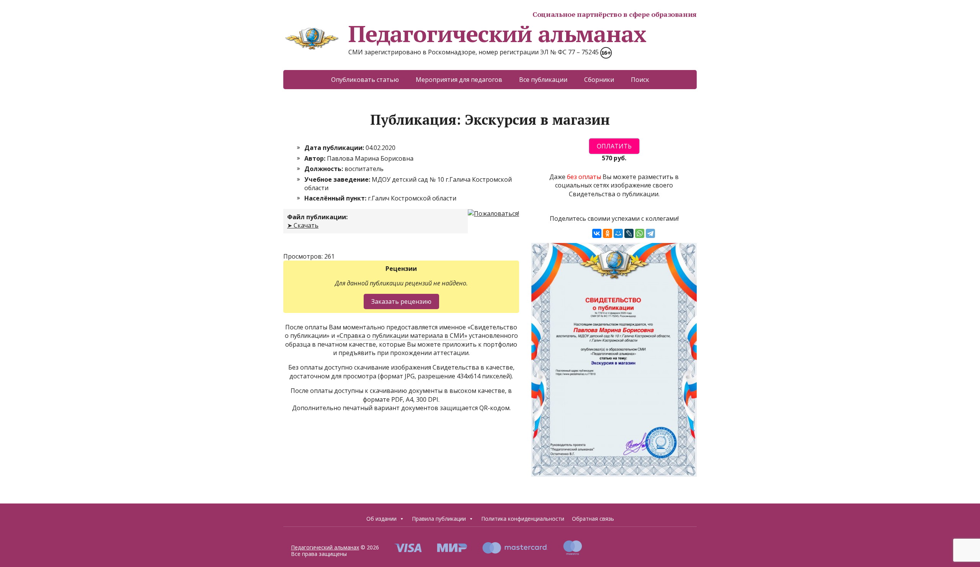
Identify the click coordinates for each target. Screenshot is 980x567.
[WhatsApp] (639, 233)
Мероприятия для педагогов (459, 79)
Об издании (381, 518)
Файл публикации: (317, 217)
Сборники (599, 79)
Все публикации (543, 79)
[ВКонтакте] (596, 233)
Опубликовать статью (365, 79)
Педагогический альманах (497, 33)
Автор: (315, 158)
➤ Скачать (302, 225)
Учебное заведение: (338, 179)
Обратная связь (593, 518)
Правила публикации (439, 518)
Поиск (640, 79)
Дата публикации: (335, 147)
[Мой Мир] (618, 233)
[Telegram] (650, 233)
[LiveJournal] (629, 233)
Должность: (324, 169)
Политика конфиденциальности (522, 518)
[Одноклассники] (607, 233)
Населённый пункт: (336, 198)
